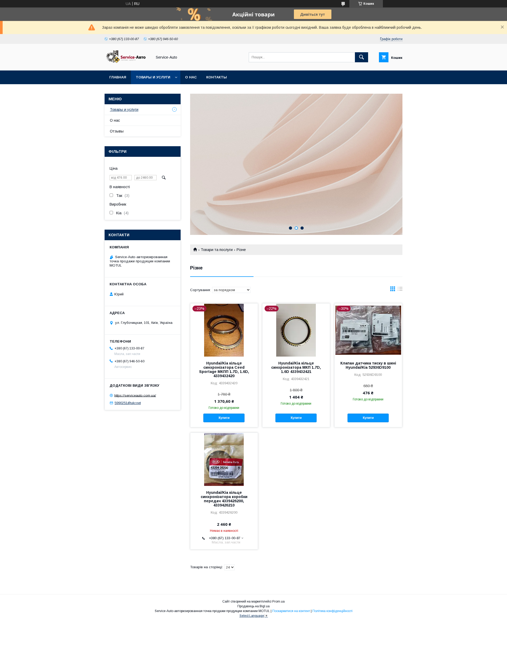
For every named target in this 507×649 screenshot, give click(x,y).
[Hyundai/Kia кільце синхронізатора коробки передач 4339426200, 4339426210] (224, 459)
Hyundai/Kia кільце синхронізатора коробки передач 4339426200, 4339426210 (224, 498)
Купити (224, 418)
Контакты (216, 77)
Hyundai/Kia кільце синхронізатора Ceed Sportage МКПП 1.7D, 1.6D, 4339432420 (224, 369)
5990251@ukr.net (128, 403)
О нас (191, 77)
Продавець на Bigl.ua (253, 606)
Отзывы (117, 131)
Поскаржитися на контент (291, 611)
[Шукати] (361, 57)
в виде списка (400, 290)
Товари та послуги (217, 250)
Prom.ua (278, 601)
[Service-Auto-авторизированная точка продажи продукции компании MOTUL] (127, 63)
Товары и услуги (153, 77)
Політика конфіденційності (332, 611)
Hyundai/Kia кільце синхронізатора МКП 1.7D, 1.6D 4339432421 (296, 367)
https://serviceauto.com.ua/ (135, 395)
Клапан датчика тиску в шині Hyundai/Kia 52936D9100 (368, 365)
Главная (117, 77)
